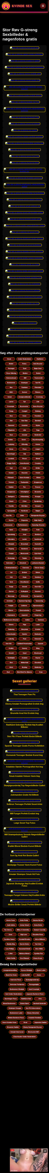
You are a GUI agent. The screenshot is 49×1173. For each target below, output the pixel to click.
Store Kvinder (25, 477)
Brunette (38, 492)
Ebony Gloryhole (33, 1013)
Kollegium (24, 591)
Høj (24, 454)
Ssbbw (10, 440)
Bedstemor (11, 383)
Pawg (11, 411)
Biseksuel (37, 653)
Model (11, 364)
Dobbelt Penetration (24, 643)
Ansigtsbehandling (10, 970)
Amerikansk (24, 463)
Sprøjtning (37, 501)
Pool (24, 639)
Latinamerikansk (38, 563)
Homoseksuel (11, 378)
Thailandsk (24, 482)
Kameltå (38, 544)
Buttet (38, 373)
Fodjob (10, 606)
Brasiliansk (24, 582)
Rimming (38, 558)
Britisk (24, 572)
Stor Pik (9, 515)
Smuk (9, 359)
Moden (25, 373)
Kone (24, 416)
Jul (11, 572)
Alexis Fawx (10, 920)
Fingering (38, 615)
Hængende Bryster (38, 515)
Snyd (24, 653)
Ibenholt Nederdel (39, 1003)
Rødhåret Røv (26, 999)
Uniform (24, 606)
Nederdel (38, 435)
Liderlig (11, 639)
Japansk (24, 615)
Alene (11, 449)
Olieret (10, 610)
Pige (24, 625)
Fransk (38, 610)
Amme (37, 444)
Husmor (38, 591)
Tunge (11, 587)
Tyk (24, 402)
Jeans (39, 975)
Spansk (40, 643)
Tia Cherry (8, 930)
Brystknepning (38, 440)
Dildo (22, 515)
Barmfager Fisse (11, 999)
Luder (38, 625)
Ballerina (38, 667)
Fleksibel (38, 387)
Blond (38, 458)
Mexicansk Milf (33, 1032)
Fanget (11, 553)
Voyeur (37, 658)
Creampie (10, 406)
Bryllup (24, 667)
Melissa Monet (24, 953)
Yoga (38, 430)
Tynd (24, 368)
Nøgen (38, 511)
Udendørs (11, 539)
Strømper (24, 383)
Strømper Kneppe (15, 1008)
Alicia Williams (40, 939)
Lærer (11, 402)
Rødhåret (40, 359)
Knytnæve (11, 615)
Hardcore (24, 511)
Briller (38, 468)
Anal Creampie (34, 989)
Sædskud (37, 539)
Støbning (11, 629)
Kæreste (26, 568)
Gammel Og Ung (24, 601)
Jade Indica (11, 925)
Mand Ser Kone (11, 975)
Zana (10, 934)
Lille (37, 402)
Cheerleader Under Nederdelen (24, 1037)
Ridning (38, 411)
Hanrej (24, 648)
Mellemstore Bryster (11, 620)
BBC (11, 392)
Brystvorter (24, 406)
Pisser (24, 458)
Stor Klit (8, 643)
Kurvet (24, 392)
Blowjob (11, 544)
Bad (8, 672)
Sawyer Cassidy (39, 930)
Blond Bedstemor (9, 1003)
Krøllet (11, 648)
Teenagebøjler (34, 984)
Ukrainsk (23, 563)
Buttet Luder (41, 970)
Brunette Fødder (13, 1027)
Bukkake (38, 634)
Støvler (24, 634)
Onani (11, 501)
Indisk (27, 620)
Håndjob (25, 530)
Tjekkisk (41, 620)
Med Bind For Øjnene (24, 672)
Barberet (24, 549)
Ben (11, 416)
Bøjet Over (38, 368)
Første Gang (39, 568)
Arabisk (24, 658)
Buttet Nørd (24, 1003)
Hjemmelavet (38, 606)
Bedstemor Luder (16, 1013)
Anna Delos (38, 925)
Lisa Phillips (10, 949)
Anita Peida (24, 920)
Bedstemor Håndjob (17, 989)
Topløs (24, 558)
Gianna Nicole (38, 920)
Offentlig (24, 444)
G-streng (39, 397)
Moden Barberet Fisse (16, 1018)
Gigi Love (23, 934)
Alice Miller (39, 949)
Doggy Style (11, 463)
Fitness (37, 392)
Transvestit (38, 378)
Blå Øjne (24, 506)
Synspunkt (11, 511)
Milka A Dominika (23, 930)
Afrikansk (24, 596)
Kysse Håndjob (26, 970)
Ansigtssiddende (24, 397)
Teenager (11, 368)
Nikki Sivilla (11, 958)
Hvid (24, 468)
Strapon (38, 506)
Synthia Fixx (38, 953)
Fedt (37, 530)
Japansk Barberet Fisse (35, 994)
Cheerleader (11, 634)
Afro (40, 999)
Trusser (38, 487)
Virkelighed (24, 492)
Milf (25, 378)
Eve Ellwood (24, 958)
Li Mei (10, 953)
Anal (24, 534)
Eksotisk (38, 662)
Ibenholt (38, 421)
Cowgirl (24, 411)
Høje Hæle (38, 520)
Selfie (38, 582)
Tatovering (39, 601)
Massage (11, 596)
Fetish (38, 473)
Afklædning (24, 496)
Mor (11, 387)
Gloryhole (24, 629)
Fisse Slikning (11, 373)
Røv (11, 421)
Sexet (24, 440)
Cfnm (25, 501)
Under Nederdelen (24, 359)
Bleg (37, 648)
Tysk (11, 582)
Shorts (11, 625)
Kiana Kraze (37, 958)
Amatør (24, 435)
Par (24, 487)
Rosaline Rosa (38, 934)
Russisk (25, 473)
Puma (24, 364)
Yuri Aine (38, 944)
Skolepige (11, 558)
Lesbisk (11, 458)
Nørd (11, 530)
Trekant (11, 482)
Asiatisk (25, 425)
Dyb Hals (38, 553)
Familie (11, 506)
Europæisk (38, 596)
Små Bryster (37, 364)
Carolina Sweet (9, 939)
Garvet (11, 591)
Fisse (25, 449)
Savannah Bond (24, 949)
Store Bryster (38, 406)
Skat (11, 435)
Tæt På (37, 383)
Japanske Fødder (40, 1022)
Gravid (11, 653)
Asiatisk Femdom (34, 1018)
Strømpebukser (11, 568)
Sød (11, 468)
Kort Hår (38, 587)
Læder (24, 539)
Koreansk (8, 525)
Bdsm (38, 572)
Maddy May (11, 944)
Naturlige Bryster (38, 525)
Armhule (10, 601)
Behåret (38, 534)
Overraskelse (24, 610)
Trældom (24, 387)
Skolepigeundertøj (32, 980)
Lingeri (37, 449)
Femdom (38, 416)
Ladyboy (11, 444)
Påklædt (11, 477)
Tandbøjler (11, 658)
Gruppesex (38, 482)
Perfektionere (23, 525)
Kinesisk (38, 639)
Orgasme (24, 520)
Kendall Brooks (24, 939)
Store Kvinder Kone (9, 1022)
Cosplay (38, 463)
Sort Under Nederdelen (13, 994)
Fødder (11, 487)
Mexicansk (24, 553)
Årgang (11, 549)
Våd (11, 577)
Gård (11, 667)
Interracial (37, 549)
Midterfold (24, 662)
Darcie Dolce (24, 944)
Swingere (11, 496)
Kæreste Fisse (16, 980)
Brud (25, 1022)
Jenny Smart (24, 925)
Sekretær (9, 563)
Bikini (38, 477)
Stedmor (38, 577)
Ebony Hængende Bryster (32, 1027)
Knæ (41, 672)
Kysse (11, 520)
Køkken (38, 454)
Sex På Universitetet (33, 1008)
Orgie (25, 577)
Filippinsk (11, 430)
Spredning (11, 534)
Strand (24, 587)
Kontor (11, 473)
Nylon (38, 425)
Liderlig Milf (25, 975)
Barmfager (11, 454)
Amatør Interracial (16, 1032)
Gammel (11, 425)
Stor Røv (24, 421)
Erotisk (37, 629)
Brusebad (24, 544)
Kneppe (38, 496)
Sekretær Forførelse (17, 984)
